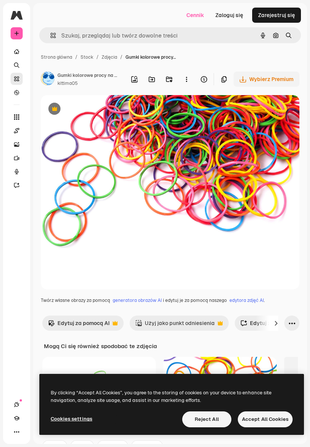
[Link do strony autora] (47, 80)
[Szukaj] (17, 65)
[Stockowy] (17, 79)
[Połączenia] (17, 405)
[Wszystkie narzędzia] (17, 117)
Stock (87, 57)
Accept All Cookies (265, 419)
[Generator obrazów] (17, 144)
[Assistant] (17, 185)
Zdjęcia (109, 57)
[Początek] (17, 51)
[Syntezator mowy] (17, 172)
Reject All (207, 419)
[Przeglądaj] (17, 92)
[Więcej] (17, 432)
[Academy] (17, 418)
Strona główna (56, 57)
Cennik (195, 15)
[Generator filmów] (17, 158)
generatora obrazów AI (137, 300)
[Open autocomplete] (50, 35)
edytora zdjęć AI (246, 300)
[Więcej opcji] (186, 79)
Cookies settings (71, 419)
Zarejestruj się (276, 15)
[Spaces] (17, 131)
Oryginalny (93, 109)
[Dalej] (276, 323)
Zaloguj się (229, 15)
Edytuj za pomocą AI (79, 325)
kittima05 (67, 83)
